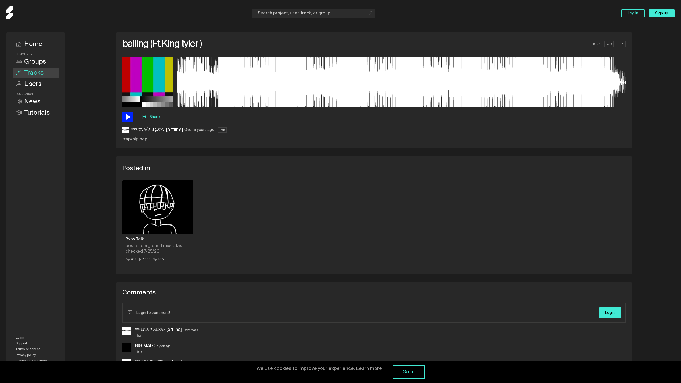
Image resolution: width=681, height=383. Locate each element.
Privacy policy (26, 355)
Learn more (369, 368)
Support (21, 343)
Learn (20, 337)
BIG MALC (145, 346)
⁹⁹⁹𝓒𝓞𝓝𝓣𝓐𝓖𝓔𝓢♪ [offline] (157, 130)
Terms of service (28, 349)
